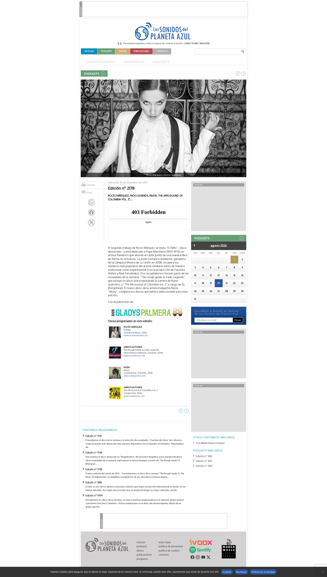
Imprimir (91, 185)
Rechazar (241, 572)
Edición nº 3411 (204, 460)
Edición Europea (101, 62)
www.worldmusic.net (134, 355)
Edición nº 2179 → (243, 73)
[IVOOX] (200, 541)
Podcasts (161, 62)
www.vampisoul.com (134, 396)
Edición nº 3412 (204, 456)
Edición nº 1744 (93, 452)
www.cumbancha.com (134, 375)
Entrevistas (134, 62)
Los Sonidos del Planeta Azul (163, 31)
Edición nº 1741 (93, 435)
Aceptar (227, 572)
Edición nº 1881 (93, 482)
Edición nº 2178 (121, 188)
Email (89, 192)
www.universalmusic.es (136, 335)
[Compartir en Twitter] (91, 222)
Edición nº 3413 (204, 465)
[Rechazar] (322, 572)
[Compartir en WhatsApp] (91, 202)
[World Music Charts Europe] (229, 548)
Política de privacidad (263, 572)
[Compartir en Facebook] (91, 212)
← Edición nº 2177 (238, 73)
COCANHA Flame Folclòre (210, 443)
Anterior (194, 245)
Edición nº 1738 (93, 469)
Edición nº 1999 (94, 495)
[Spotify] (200, 549)
